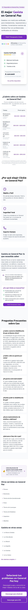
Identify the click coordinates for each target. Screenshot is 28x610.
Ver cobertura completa (8, 559)
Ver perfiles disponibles (14, 80)
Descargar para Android (14, 594)
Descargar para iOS (14, 600)
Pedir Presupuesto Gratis (14, 37)
